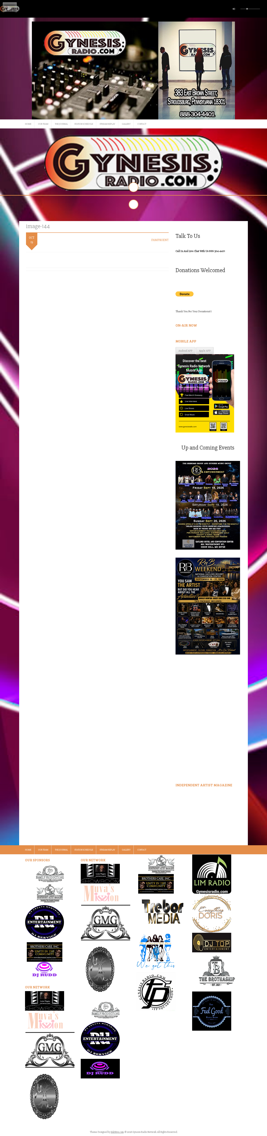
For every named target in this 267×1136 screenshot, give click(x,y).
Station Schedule (83, 124)
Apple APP (205, 350)
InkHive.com (117, 1132)
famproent (160, 240)
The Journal (61, 124)
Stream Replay (107, 124)
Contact (141, 124)
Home (28, 124)
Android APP (185, 350)
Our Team (43, 124)
